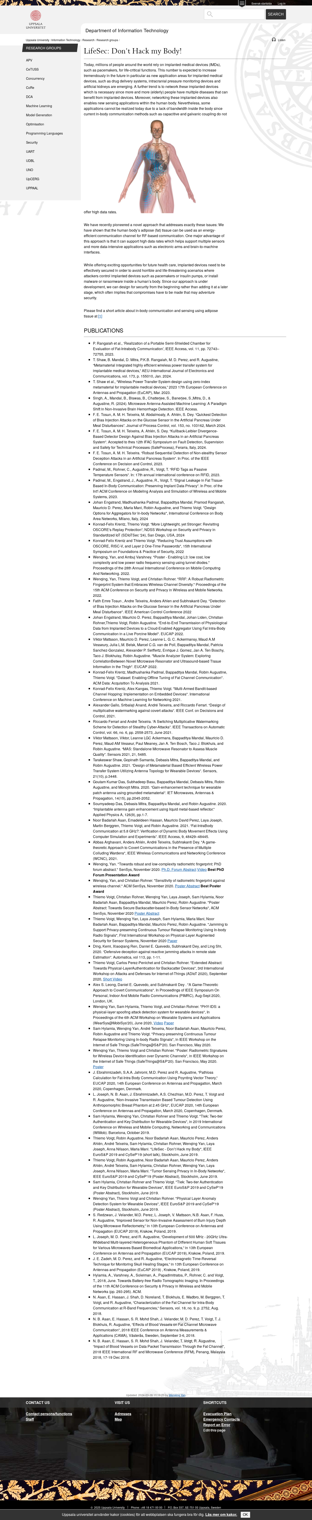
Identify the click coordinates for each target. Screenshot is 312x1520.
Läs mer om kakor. (221, 1514)
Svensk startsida (261, 3)
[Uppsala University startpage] (36, 31)
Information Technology (65, 40)
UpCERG (32, 179)
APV (29, 60)
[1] (100, 316)
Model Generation (39, 115)
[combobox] (234, 14)
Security (32, 142)
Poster (98, 1066)
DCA (29, 96)
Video (202, 869)
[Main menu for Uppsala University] (242, 4)
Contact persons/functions (49, 1413)
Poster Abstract (187, 885)
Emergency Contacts (221, 1419)
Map (118, 1419)
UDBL (30, 160)
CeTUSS (32, 69)
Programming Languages (44, 133)
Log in (282, 3)
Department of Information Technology (126, 30)
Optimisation (35, 124)
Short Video (112, 979)
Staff (30, 1419)
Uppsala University (37, 40)
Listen (282, 40)
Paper (172, 940)
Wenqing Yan (177, 1395)
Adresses (123, 1413)
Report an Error (216, 1424)
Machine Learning (39, 105)
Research (88, 40)
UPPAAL (32, 188)
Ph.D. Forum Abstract (178, 869)
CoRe (30, 87)
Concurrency (35, 78)
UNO (29, 169)
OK (245, 1515)
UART (30, 151)
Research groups (107, 40)
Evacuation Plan (217, 1413)
